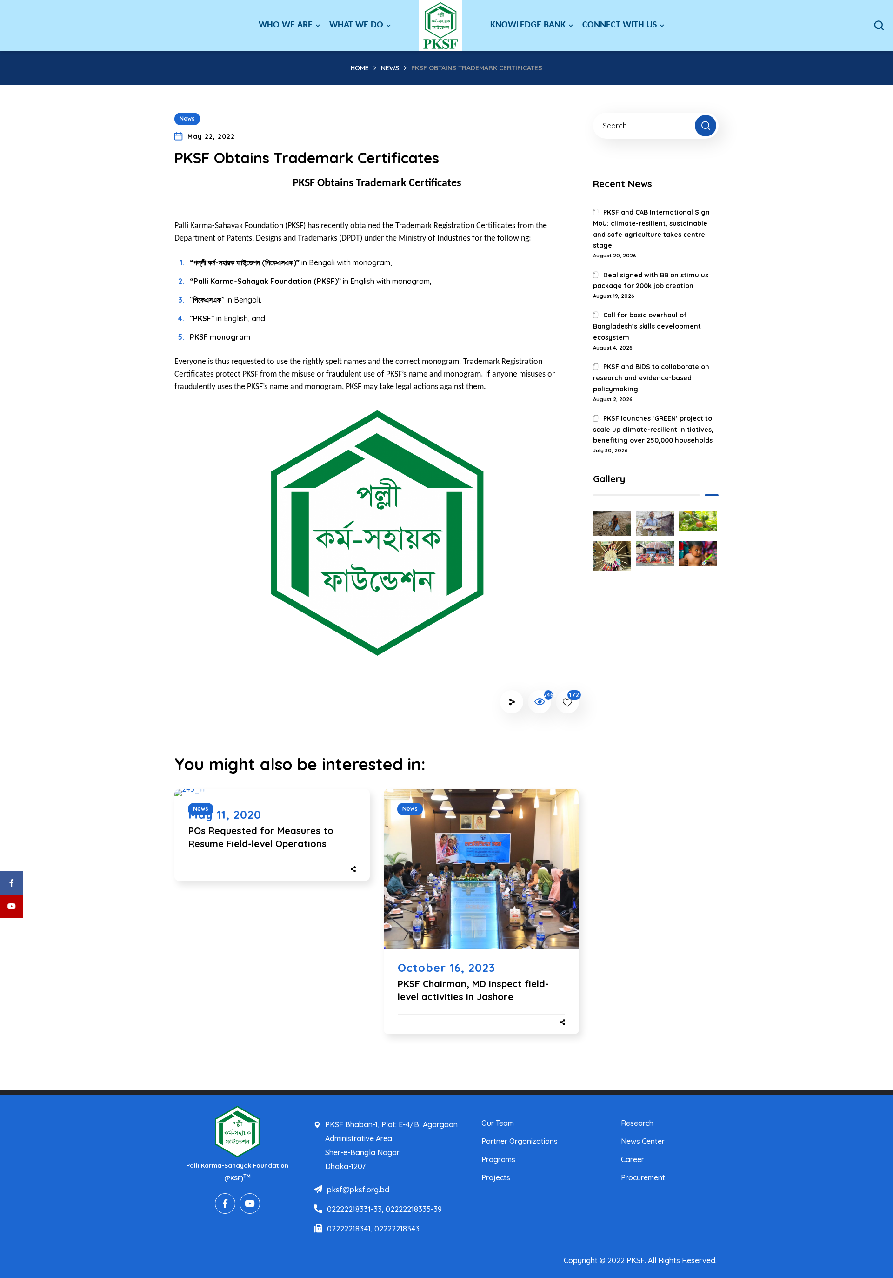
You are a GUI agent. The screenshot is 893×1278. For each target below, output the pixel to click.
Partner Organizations (519, 1141)
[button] (879, 25)
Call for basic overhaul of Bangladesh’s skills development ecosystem (647, 326)
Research (637, 1123)
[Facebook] (225, 1203)
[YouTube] (250, 1203)
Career (632, 1159)
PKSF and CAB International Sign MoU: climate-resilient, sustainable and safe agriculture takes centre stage (651, 228)
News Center (643, 1141)
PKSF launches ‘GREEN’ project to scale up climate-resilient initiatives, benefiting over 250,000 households (653, 429)
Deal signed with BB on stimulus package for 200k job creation (650, 280)
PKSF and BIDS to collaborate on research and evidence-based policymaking (651, 378)
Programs (498, 1159)
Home (360, 68)
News (390, 68)
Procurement (643, 1177)
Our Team (497, 1123)
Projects (495, 1177)
